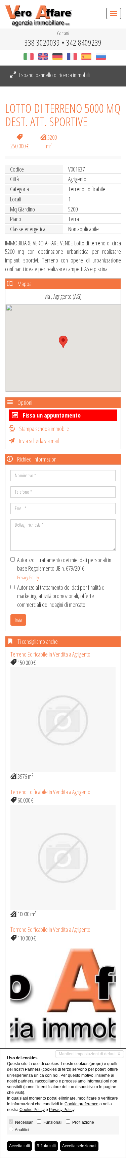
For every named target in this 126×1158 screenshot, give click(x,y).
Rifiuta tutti (46, 1146)
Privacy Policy (28, 577)
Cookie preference (81, 1104)
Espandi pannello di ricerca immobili (54, 75)
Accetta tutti (19, 1146)
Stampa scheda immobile (43, 429)
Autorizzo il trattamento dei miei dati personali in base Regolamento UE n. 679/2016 (64, 568)
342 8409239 (83, 42)
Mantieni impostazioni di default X (89, 1054)
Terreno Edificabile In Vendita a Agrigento (50, 654)
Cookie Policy (32, 1109)
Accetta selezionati (79, 1146)
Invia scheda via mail (38, 441)
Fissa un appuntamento (51, 415)
